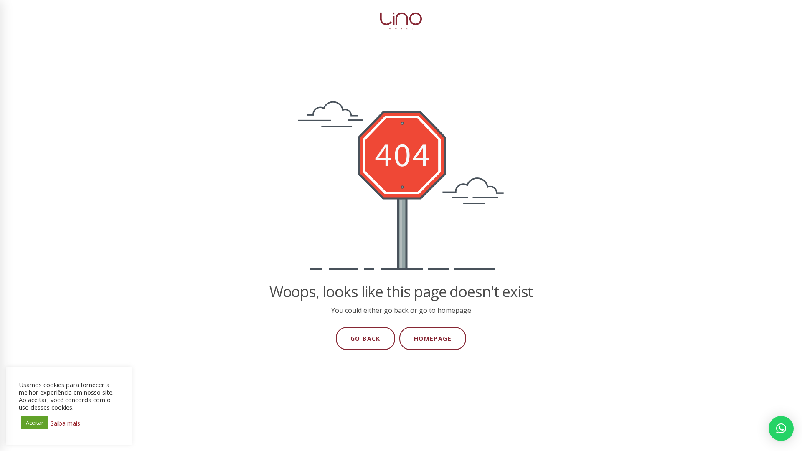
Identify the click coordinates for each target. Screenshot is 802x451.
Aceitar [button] (34, 422)
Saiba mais (65, 423)
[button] (781, 428)
